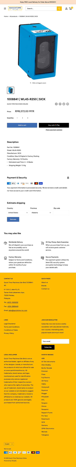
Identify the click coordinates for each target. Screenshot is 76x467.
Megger (44, 393)
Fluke (43, 374)
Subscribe (48, 347)
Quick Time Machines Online (17, 104)
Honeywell (45, 387)
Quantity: (10, 118)
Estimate (13, 219)
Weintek (44, 432)
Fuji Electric (45, 377)
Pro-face (44, 416)
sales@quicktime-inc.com (18, 310)
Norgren (44, 403)
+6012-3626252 (12, 302)
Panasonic (45, 409)
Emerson (44, 371)
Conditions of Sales (11, 330)
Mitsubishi (45, 397)
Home (6, 16)
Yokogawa (45, 435)
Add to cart (22, 125)
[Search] (59, 8)
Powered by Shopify (10, 461)
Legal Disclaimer (10, 324)
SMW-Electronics (47, 428)
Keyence (44, 390)
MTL (43, 400)
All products (13, 16)
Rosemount (45, 419)
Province (33, 208)
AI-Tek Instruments (48, 362)
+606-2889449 (12, 306)
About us (44, 282)
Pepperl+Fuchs (46, 413)
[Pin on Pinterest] (60, 103)
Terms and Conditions (11, 327)
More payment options (54, 130)
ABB (43, 358)
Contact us (45, 289)
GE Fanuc (44, 381)
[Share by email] (67, 103)
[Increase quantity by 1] (28, 118)
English (7, 444)
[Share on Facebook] (56, 103)
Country (10, 208)
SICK (43, 422)
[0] (70, 8)
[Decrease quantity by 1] (17, 118)
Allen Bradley (46, 365)
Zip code (57, 208)
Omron (43, 406)
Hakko (43, 384)
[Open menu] (5, 8)
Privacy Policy (9, 333)
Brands (43, 286)
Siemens (44, 425)
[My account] (66, 8)
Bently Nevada (46, 368)
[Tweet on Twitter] (63, 103)
